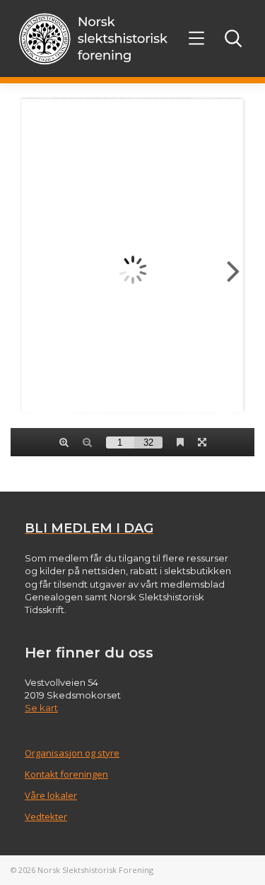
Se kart (41, 707)
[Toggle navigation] (196, 38)
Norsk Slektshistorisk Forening (95, 870)
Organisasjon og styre (72, 753)
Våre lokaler (51, 795)
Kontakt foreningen (66, 774)
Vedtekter (46, 816)
